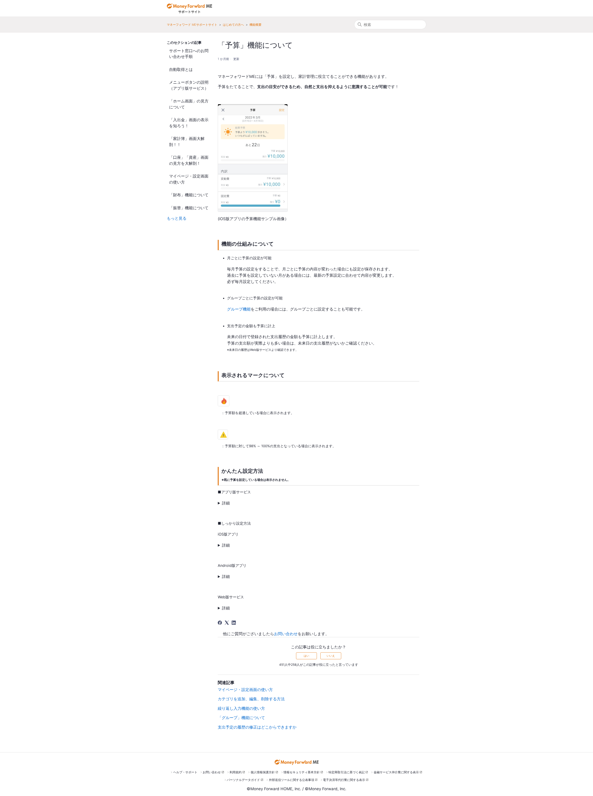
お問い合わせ (286, 633)
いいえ (331, 655)
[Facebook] (220, 623)
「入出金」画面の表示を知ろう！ (188, 122)
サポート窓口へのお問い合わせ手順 (188, 53)
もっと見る (176, 218)
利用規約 (236, 772)
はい (306, 655)
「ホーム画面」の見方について (188, 104)
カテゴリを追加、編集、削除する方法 (251, 699)
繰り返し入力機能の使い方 (241, 708)
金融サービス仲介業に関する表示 (396, 772)
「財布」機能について (188, 195)
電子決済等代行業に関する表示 (344, 780)
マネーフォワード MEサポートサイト (192, 24)
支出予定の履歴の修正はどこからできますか (257, 727)
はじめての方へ (233, 24)
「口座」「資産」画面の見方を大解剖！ (188, 160)
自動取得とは (181, 69)
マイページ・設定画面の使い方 (188, 179)
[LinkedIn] (234, 623)
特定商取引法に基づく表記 (346, 772)
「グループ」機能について (241, 717)
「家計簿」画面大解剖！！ (187, 141)
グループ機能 (239, 309)
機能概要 (255, 24)
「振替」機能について (188, 208)
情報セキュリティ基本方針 (302, 772)
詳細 (226, 503)
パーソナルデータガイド (243, 780)
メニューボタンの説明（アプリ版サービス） (188, 85)
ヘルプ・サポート (185, 772)
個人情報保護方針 (263, 772)
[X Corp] (227, 623)
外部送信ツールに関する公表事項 (291, 780)
